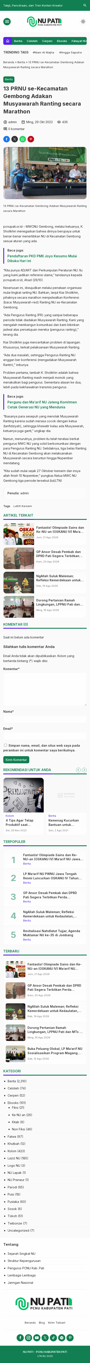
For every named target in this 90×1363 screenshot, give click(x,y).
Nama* (8, 711)
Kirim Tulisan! (56, 1322)
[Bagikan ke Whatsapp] (22, 139)
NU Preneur (16, 1180)
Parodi (12, 1187)
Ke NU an (18, 1115)
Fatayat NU (79, 41)
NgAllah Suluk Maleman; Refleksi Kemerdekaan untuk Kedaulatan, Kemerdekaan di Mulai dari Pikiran (49, 916)
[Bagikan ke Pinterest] (31, 139)
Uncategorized (18, 1230)
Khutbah (13, 1144)
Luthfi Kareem (23, 506)
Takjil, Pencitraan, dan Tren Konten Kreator (33, 5)
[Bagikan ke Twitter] (14, 139)
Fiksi (15, 1107)
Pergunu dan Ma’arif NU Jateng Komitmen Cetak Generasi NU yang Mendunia (42, 404)
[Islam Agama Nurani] (67, 795)
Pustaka (13, 1202)
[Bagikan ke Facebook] (6, 139)
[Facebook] (20, 1337)
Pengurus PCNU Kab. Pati (26, 1268)
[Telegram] (61, 1337)
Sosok (12, 1209)
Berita (18, 41)
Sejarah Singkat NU (21, 1253)
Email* (8, 728)
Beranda (30, 1322)
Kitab (15, 1122)
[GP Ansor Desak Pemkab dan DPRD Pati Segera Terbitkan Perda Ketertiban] (18, 558)
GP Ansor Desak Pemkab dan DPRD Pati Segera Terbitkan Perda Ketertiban (58, 556)
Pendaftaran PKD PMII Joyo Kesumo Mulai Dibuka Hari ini (42, 258)
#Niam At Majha (43, 52)
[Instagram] (28, 1337)
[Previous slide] (78, 770)
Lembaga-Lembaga (22, 1275)
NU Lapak (15, 1172)
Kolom (53, 816)
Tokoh (12, 1216)
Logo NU (14, 1165)
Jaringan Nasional (20, 1282)
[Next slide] (84, 770)
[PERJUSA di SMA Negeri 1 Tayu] (24, 795)
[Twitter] (45, 1337)
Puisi (11, 1194)
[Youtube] (36, 1337)
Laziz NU (14, 1158)
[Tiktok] (53, 1337)
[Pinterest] (70, 1337)
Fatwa (12, 1136)
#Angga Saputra (70, 52)
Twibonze (15, 1223)
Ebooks (62, 41)
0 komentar (16, 129)
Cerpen (47, 41)
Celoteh (32, 41)
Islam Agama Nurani (64, 820)
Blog (42, 1322)
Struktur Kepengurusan (24, 1261)
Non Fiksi (18, 1129)
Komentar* (11, 669)
